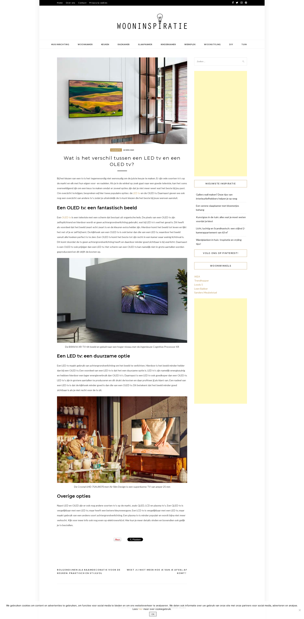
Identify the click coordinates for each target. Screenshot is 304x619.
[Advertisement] (220, 123)
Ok (152, 614)
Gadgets (116, 150)
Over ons (70, 3)
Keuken (105, 44)
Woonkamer (85, 44)
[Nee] (299, 610)
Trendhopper (201, 280)
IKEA (197, 276)
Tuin (244, 44)
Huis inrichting (60, 44)
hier (140, 609)
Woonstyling (212, 44)
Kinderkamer (168, 44)
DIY (231, 44)
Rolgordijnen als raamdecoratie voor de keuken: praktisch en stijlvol (89, 571)
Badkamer (124, 44)
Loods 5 (198, 284)
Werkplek (190, 44)
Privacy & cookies (98, 3)
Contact (82, 3)
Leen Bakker (201, 288)
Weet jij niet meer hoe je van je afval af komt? (157, 571)
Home (60, 3)
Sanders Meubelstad (205, 292)
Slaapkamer (145, 44)
